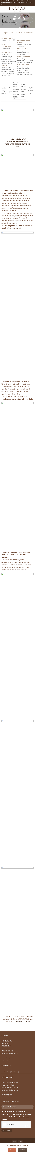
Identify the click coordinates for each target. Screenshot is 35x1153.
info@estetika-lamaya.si (23, 1021)
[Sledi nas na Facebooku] (3, 1058)
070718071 (14, 2)
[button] (2, 9)
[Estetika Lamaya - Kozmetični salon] (17, 9)
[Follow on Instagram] (7, 1058)
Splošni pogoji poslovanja (11, 1071)
